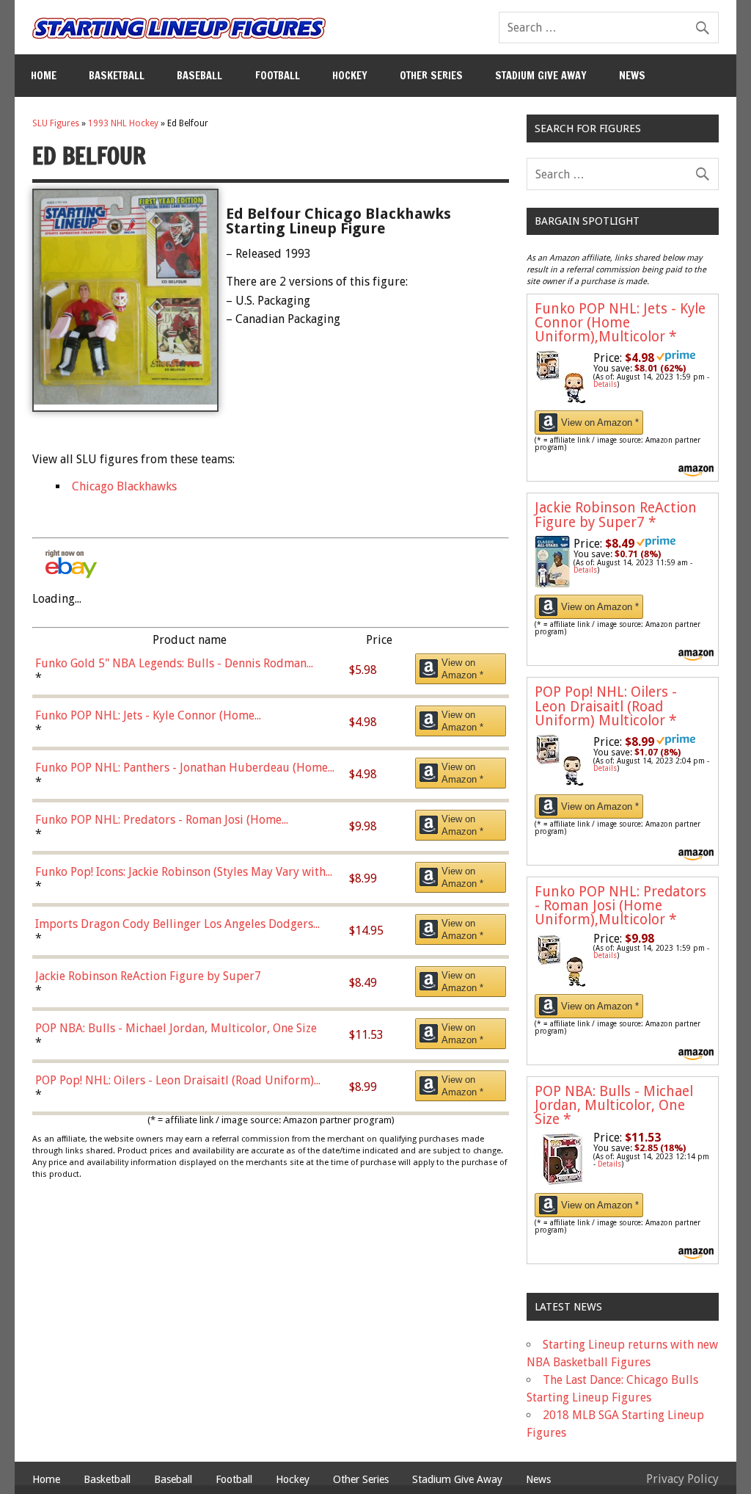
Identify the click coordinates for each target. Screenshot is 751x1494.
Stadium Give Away (541, 75)
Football (277, 75)
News (632, 75)
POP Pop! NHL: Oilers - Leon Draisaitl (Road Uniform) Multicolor (606, 705)
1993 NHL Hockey (123, 123)
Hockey (349, 75)
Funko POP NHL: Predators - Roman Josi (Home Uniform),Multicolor (620, 905)
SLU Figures (55, 123)
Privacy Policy (682, 1479)
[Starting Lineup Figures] (179, 28)
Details (605, 384)
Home (43, 75)
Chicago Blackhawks (124, 486)
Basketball (116, 75)
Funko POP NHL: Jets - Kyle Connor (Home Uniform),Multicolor (620, 322)
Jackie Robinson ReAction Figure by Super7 (616, 514)
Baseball (199, 75)
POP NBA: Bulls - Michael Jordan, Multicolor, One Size (614, 1105)
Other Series (431, 75)
